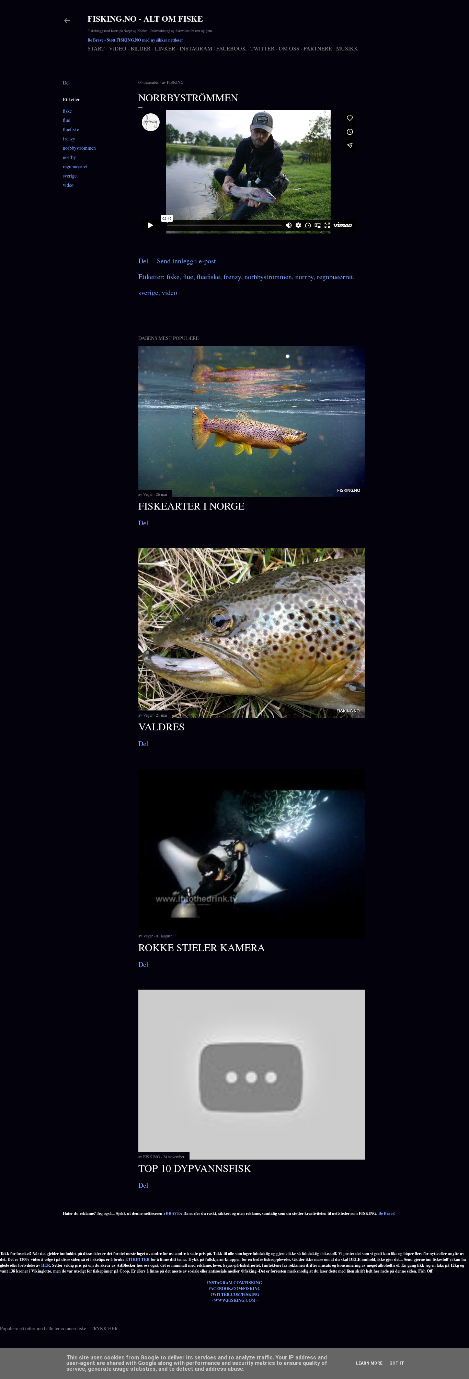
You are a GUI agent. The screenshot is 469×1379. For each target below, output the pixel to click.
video (68, 185)
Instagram (196, 48)
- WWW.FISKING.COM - (234, 1300)
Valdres (161, 726)
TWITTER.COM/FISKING (234, 1294)
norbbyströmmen (79, 148)
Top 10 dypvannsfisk (194, 1168)
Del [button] (66, 82)
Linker (165, 48)
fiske (67, 110)
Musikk (347, 48)
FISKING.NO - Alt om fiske (145, 18)
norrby (69, 157)
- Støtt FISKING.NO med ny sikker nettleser (135, 40)
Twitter (262, 48)
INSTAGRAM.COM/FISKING (234, 1283)
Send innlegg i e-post (186, 260)
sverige (70, 175)
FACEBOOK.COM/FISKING (234, 1288)
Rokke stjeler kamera (201, 947)
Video (117, 48)
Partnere (318, 48)
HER (45, 1265)
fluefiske (71, 129)
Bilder (140, 48)
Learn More (369, 1363)
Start (96, 48)
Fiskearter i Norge (191, 505)
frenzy (69, 138)
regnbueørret (75, 166)
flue (66, 120)
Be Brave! (387, 1213)
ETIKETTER (137, 1259)
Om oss (289, 48)
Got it (396, 1363)
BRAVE (173, 1213)
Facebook (231, 48)
